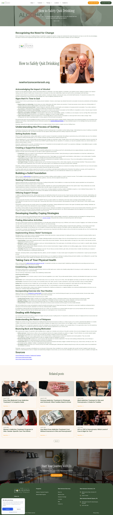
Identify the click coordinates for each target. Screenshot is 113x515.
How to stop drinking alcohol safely (23, 357)
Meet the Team (61, 494)
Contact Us (60, 503)
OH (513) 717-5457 (106, 2)
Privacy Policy (96, 512)
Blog (59, 501)
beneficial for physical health (34, 293)
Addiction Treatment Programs (42, 492)
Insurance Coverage (62, 496)
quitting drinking (27, 176)
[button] (33, 3)
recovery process (46, 217)
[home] (5, 2)
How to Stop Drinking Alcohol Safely (24, 359)
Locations (56, 2)
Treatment (40, 2)
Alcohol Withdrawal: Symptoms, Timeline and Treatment (28, 355)
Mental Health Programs (41, 494)
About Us (60, 492)
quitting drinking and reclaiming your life (35, 263)
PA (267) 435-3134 (93, 2)
